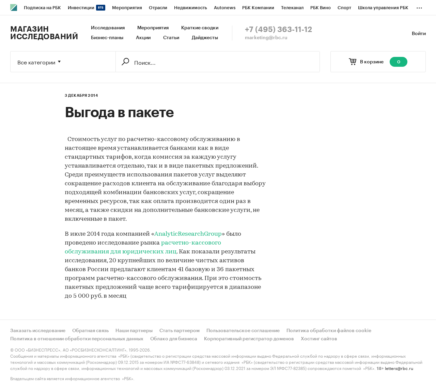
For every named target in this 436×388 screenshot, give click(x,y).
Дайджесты (205, 37)
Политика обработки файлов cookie (328, 330)
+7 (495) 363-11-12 (278, 29)
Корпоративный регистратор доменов (249, 339)
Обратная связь (90, 330)
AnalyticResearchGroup (188, 234)
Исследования (108, 28)
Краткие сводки (199, 28)
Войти (419, 33)
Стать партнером (179, 330)
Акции (143, 37)
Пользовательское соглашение (243, 330)
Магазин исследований (44, 33)
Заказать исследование (37, 330)
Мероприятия (153, 28)
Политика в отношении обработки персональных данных (76, 339)
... (419, 6)
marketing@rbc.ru (266, 37)
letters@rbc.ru (399, 367)
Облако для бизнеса (173, 339)
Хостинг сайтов (319, 339)
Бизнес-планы (107, 37)
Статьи (171, 37)
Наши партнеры (134, 330)
